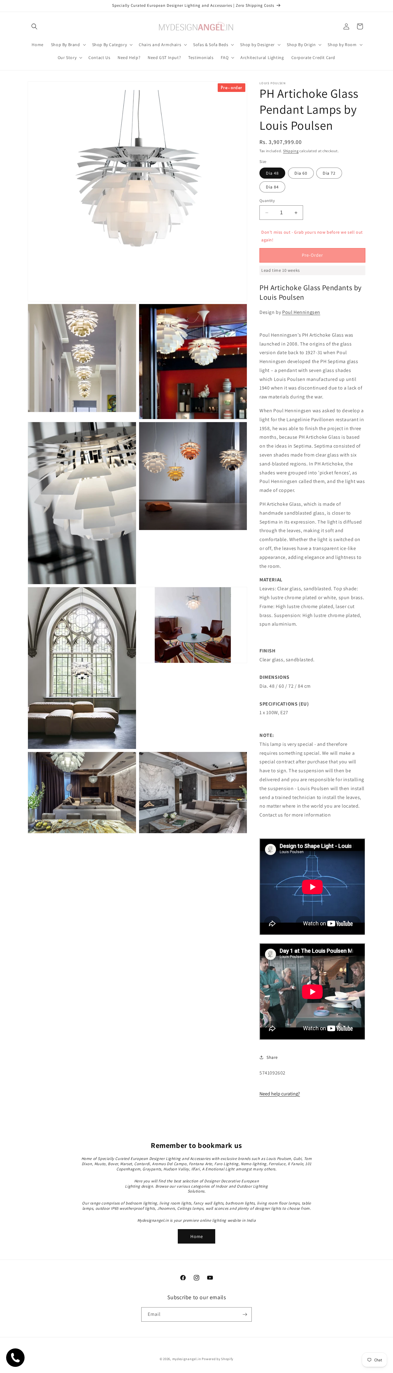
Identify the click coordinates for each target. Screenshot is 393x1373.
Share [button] (272, 1057)
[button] (34, 26)
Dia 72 (329, 173)
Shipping (291, 150)
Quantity (267, 200)
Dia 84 (272, 187)
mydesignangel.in (186, 1359)
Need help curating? (279, 1093)
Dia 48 (272, 173)
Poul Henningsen (301, 312)
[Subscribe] (244, 1314)
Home (196, 1236)
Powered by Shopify (217, 1359)
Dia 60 (300, 173)
